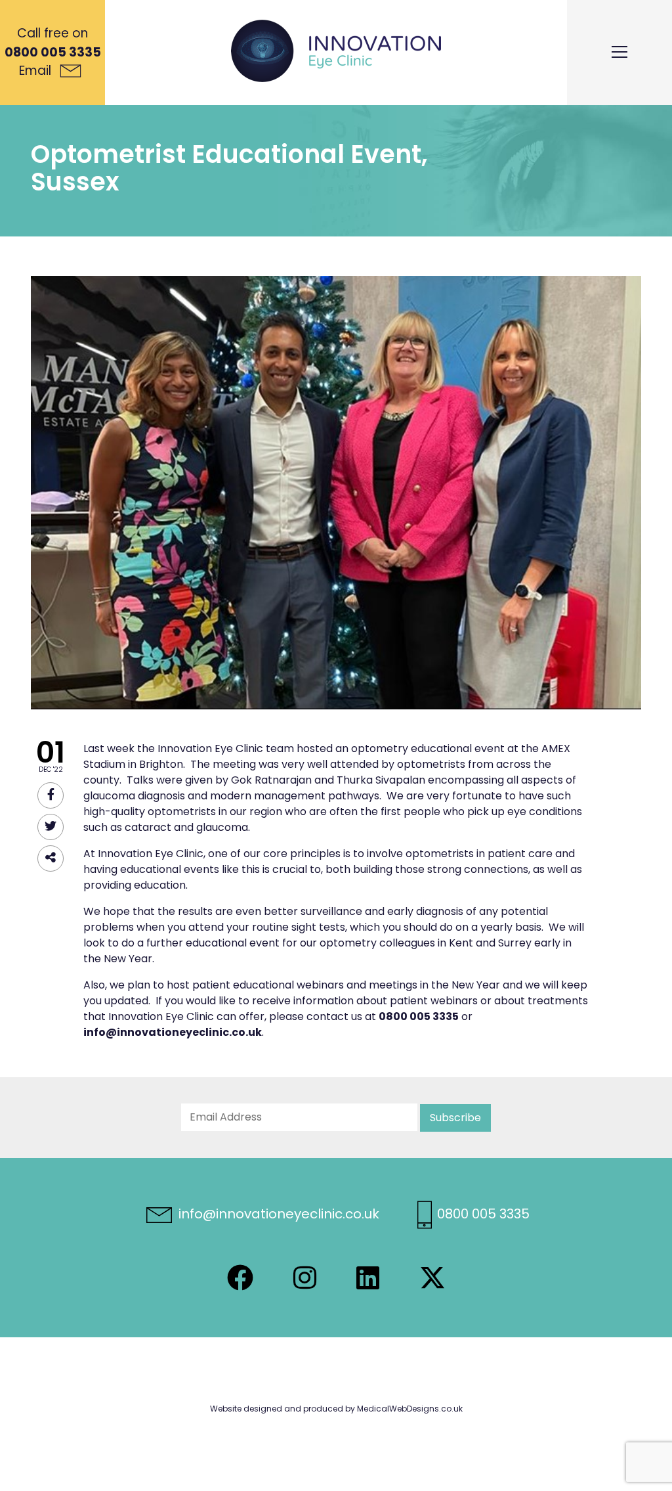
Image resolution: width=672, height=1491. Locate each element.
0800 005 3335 (53, 52)
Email (36, 70)
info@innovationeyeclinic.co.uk (277, 1214)
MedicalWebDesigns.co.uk (410, 1408)
